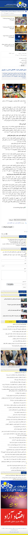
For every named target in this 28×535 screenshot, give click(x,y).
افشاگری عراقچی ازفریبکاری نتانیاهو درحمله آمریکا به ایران (15, 454)
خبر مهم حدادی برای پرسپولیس (20, 372)
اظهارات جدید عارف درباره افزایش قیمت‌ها (18, 242)
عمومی (19, 53)
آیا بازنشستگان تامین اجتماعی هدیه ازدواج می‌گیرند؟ (16, 395)
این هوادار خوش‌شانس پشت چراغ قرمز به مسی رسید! (16, 375)
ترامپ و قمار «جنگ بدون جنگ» (20, 379)
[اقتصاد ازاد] (14, 517)
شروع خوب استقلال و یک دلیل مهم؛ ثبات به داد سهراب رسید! (15, 459)
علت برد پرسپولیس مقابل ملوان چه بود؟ (19, 346)
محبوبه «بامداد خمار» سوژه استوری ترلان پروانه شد (16, 417)
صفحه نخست (24, 53)
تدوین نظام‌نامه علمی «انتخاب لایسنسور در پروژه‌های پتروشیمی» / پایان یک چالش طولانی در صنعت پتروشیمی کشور (14, 390)
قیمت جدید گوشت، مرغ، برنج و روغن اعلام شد (17, 241)
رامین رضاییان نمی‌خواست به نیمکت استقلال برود (17, 336)
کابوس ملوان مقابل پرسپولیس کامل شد (19, 331)
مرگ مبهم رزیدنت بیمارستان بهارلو (20, 402)
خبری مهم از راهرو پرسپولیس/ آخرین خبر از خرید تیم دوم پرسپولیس (13, 398)
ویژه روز (10, 321)
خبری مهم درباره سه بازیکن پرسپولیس (19, 338)
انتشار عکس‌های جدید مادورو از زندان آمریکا (18, 442)
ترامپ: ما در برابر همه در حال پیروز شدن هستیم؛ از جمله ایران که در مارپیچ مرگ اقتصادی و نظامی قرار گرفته (14, 478)
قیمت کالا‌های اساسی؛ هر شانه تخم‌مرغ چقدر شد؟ (17, 239)
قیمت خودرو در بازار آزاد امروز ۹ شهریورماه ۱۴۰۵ (8, 36)
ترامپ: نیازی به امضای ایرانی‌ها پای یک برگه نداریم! (16, 465)
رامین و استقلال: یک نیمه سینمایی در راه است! (17, 447)
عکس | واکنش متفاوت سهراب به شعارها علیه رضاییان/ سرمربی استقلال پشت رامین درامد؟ (15, 434)
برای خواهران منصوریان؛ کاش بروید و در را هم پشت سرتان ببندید (14, 329)
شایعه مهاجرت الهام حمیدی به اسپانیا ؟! (14, 304)
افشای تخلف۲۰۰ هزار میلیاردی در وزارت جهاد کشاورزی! (16, 449)
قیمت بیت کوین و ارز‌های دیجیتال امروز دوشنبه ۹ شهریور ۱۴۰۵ (8, 45)
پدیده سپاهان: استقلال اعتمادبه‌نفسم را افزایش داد (16, 407)
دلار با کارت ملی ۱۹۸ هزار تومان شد (20, 426)
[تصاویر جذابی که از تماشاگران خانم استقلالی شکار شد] (14, 363)
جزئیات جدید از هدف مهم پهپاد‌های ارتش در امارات (17, 445)
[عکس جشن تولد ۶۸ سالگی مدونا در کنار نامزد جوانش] (24, 317)
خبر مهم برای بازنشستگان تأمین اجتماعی (18, 470)
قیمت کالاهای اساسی (10, 222)
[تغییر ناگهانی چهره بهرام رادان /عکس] (24, 311)
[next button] (2, 349)
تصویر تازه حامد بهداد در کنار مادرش (19, 414)
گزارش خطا (3, 234)
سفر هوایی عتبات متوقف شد (20, 393)
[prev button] (5, 349)
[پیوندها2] (14, 500)
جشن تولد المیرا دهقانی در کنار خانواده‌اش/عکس (12, 299)
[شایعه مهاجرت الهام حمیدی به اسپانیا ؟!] (24, 306)
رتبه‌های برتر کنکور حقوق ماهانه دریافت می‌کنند (17, 437)
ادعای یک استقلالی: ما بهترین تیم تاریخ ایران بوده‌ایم (16, 377)
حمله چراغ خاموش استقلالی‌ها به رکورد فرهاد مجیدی (16, 326)
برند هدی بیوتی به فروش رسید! (20, 412)
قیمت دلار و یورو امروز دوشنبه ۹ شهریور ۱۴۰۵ (8, 19)
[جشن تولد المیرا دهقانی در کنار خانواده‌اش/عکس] (24, 300)
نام (25, 257)
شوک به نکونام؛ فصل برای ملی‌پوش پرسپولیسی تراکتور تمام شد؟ (14, 387)
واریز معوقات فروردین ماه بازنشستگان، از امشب (17, 410)
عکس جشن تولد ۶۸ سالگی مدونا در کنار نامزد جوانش (12, 316)
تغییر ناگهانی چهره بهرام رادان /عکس (14, 310)
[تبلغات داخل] (14, 486)
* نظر (25, 268)
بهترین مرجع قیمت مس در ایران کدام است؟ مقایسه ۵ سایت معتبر (14, 431)
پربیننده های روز (22, 321)
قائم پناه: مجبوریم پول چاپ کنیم (20, 429)
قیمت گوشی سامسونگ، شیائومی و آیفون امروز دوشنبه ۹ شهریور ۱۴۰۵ (13, 452)
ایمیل (25, 263)
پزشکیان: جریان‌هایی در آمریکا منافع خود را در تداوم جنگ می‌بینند (14, 384)
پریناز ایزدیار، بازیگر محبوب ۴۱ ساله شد (19, 440)
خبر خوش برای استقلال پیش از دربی (19, 341)
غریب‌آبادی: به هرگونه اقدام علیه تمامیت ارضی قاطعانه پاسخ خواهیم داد (14, 462)
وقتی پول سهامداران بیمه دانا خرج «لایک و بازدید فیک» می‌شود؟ (14, 457)
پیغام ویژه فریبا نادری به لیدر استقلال (19, 324)
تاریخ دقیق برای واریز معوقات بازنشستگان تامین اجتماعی (15, 475)
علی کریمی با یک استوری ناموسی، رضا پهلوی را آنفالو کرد (16, 424)
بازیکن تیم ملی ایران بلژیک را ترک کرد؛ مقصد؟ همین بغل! (16, 334)
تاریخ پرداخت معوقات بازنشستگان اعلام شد (18, 382)
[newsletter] (8, 227)
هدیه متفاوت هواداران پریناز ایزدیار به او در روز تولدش (16, 419)
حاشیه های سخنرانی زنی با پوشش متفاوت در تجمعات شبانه (15, 405)
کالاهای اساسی (17, 222)
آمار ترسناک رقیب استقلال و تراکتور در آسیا (18, 468)
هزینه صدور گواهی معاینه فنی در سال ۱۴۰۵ (18, 400)
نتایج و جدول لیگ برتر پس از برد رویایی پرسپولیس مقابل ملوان (14, 343)
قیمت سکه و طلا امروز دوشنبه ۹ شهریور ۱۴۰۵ (8, 27)
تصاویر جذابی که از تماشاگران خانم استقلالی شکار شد (14, 366)
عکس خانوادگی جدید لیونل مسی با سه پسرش (17, 422)
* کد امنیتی (24, 281)
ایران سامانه (12, 531)
